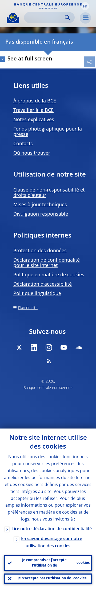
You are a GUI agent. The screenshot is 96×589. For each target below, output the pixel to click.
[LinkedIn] (33, 347)
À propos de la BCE (34, 101)
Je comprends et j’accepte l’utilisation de (56, 563)
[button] (85, 6)
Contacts (23, 143)
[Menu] (85, 18)
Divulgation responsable (40, 214)
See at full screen (29, 59)
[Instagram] (48, 347)
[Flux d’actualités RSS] (48, 361)
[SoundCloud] (78, 347)
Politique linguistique (37, 293)
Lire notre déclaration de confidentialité (51, 529)
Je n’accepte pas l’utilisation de (52, 578)
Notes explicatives (33, 119)
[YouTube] (63, 347)
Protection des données (40, 250)
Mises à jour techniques (40, 204)
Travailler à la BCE (33, 110)
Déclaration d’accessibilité (42, 284)
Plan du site (28, 308)
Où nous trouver (31, 153)
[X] (19, 347)
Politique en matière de (48, 275)
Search (67, 17)
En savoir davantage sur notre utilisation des (51, 542)
